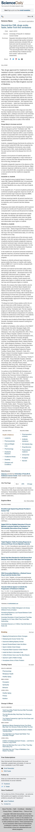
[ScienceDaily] (12, 3)
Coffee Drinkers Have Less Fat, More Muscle (16, 655)
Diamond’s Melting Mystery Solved (13, 641)
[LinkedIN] (19, 59)
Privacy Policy (7, 811)
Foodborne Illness (10, 457)
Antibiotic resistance (25, 440)
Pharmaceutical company (27, 435)
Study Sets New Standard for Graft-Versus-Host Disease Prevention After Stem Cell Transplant (16, 558)
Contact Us (7, 804)
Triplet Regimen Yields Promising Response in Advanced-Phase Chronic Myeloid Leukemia (16, 543)
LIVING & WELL (5, 690)
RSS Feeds (7, 771)
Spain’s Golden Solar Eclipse (11, 647)
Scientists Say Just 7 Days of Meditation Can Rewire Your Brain (16, 750)
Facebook (7, 784)
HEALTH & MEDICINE (6, 668)
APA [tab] (22, 484)
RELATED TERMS (24, 430)
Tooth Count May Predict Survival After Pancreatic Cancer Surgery (18, 710)
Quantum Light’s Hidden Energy (12, 658)
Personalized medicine (26, 451)
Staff (14, 809)
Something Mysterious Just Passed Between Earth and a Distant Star (16, 613)
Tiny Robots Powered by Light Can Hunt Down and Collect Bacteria (18, 719)
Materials (4, 474)
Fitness (5, 696)
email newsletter (25, 10)
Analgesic (25, 458)
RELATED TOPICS (7, 430)
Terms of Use (28, 811)
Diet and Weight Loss (9, 445)
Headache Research (8, 453)
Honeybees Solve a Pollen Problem (13, 660)
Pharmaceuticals (10, 441)
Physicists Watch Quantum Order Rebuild (15, 650)
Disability (7, 459)
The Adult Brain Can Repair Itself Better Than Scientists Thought (16, 734)
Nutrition (5, 698)
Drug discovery (26, 447)
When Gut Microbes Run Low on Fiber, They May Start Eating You (17, 745)
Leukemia (8, 438)
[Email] (22, 59)
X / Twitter (7, 786)
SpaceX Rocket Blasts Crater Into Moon (14, 644)
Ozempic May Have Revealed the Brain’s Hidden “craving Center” (17, 730)
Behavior (5, 687)
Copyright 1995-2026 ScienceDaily (14, 814)
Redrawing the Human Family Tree (13, 639)
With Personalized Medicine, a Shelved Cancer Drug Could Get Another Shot (16, 574)
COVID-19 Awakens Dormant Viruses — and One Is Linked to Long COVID (18, 741)
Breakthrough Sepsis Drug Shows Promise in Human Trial (16, 510)
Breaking (4, 632)
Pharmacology (9, 449)
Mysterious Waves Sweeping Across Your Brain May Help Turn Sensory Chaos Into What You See (18, 726)
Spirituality (6, 685)
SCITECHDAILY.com (13, 603)
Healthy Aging (7, 676)
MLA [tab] (17, 484)
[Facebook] (10, 59)
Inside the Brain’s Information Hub (13, 652)
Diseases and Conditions (9, 463)
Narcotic (24, 461)
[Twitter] (13, 59)
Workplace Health (8, 674)
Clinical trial (25, 455)
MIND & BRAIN (4, 679)
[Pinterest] (16, 59)
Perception (6, 682)
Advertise (28, 809)
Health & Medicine (8, 435)
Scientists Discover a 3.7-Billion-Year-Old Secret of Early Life (16, 625)
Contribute (21, 809)
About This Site (7, 809)
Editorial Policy (17, 811)
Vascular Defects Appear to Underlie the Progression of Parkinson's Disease (14, 588)
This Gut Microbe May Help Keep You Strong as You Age (17, 715)
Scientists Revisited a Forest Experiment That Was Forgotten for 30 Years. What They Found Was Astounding (16, 619)
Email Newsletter (9, 768)
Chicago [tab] (29, 484)
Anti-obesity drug (27, 444)
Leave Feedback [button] (9, 801)
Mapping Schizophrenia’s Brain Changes (15, 636)
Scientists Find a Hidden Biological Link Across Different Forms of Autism (15, 609)
